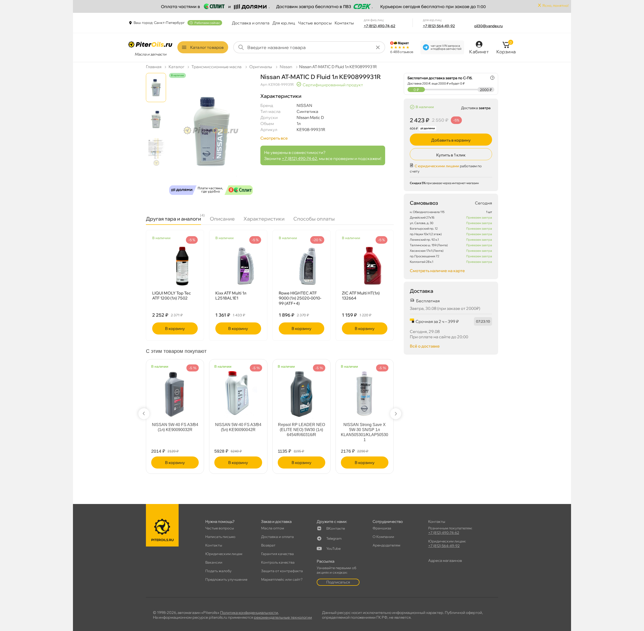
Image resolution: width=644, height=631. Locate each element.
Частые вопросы (314, 22)
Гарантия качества (277, 554)
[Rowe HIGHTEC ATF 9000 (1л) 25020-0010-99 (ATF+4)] (301, 266)
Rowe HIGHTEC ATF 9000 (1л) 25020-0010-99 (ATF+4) (300, 298)
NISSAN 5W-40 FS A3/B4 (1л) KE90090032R (175, 427)
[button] (143, 413)
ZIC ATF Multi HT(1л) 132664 (361, 295)
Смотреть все (274, 138)
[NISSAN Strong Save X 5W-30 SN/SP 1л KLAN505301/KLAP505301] (364, 391)
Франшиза (382, 528)
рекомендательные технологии (283, 617)
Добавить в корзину (451, 140)
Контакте (335, 528)
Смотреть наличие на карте (437, 270)
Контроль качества (278, 562)
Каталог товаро (207, 47)
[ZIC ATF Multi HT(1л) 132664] (364, 266)
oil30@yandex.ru (488, 26)
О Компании (383, 536)
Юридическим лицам (223, 554)
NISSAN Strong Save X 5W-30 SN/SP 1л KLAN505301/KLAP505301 (364, 432)
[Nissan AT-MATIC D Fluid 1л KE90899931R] (211, 138)
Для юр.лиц (283, 22)
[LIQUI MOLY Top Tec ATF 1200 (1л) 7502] (175, 266)
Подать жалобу (218, 571)
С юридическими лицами (437, 166)
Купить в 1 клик (451, 154)
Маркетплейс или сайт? (282, 579)
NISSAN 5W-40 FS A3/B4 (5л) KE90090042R (238, 427)
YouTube (333, 548)
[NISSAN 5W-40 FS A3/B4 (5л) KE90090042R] (238, 391)
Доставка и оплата (250, 22)
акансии (213, 562)
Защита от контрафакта (282, 571)
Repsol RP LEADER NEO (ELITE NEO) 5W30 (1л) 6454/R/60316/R (301, 430)
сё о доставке (425, 346)
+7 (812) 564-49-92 (439, 26)
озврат (268, 545)
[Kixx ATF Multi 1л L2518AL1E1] (238, 266)
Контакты (344, 22)
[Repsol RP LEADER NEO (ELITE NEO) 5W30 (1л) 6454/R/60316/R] (301, 391)
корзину (175, 328)
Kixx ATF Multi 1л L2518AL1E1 (230, 295)
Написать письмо (220, 536)
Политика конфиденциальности (249, 612)
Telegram (334, 538)
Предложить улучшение (226, 579)
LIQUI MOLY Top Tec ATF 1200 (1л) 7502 (171, 295)
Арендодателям (386, 545)
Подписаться (338, 582)
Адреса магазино (445, 560)
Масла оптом (272, 528)
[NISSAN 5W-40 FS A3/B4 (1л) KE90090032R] (175, 391)
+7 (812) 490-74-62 (379, 26)
